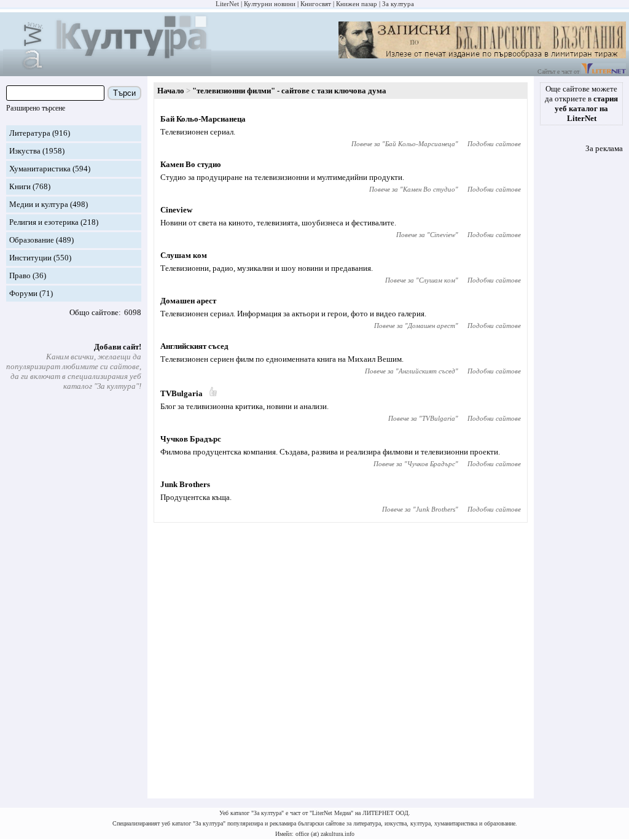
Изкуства (25, 150)
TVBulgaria (181, 393)
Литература (29, 133)
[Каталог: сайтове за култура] (107, 71)
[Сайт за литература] (603, 71)
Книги (20, 186)
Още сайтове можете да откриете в (581, 103)
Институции (30, 257)
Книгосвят (315, 3)
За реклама (604, 148)
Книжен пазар (356, 3)
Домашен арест (188, 300)
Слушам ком (183, 255)
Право (20, 275)
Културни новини (269, 3)
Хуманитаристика (40, 168)
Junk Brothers (185, 484)
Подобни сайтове (494, 143)
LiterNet (227, 3)
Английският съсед (194, 346)
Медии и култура (38, 204)
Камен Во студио (190, 164)
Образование (31, 239)
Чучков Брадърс (190, 438)
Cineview (176, 209)
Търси (124, 93)
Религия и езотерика (44, 222)
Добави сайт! (117, 346)
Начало (170, 90)
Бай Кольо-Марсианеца (203, 118)
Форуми (23, 293)
